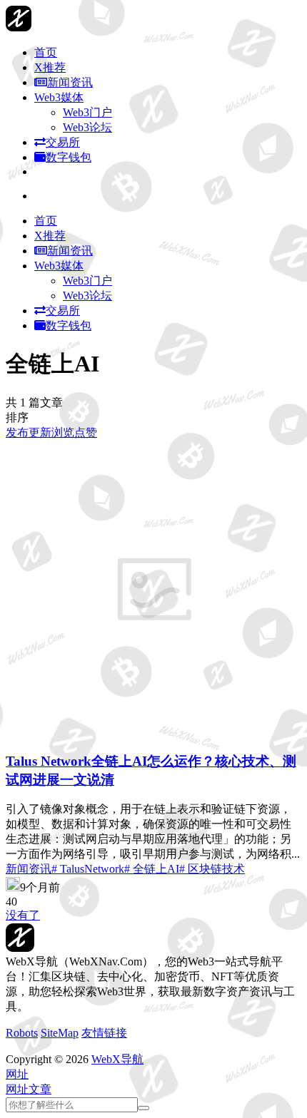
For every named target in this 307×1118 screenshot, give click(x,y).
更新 (40, 432)
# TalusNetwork (87, 869)
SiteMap (60, 1033)
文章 (40, 1089)
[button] (17, 1074)
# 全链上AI (151, 869)
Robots (22, 1033)
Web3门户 (87, 112)
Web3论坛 (87, 127)
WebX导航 (117, 1059)
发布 (17, 432)
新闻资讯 (28, 869)
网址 (17, 1089)
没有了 (23, 915)
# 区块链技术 (212, 869)
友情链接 (104, 1033)
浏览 (62, 432)
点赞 (85, 432)
